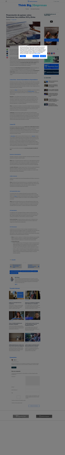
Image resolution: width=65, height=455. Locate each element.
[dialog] (33, 52)
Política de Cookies (37, 53)
